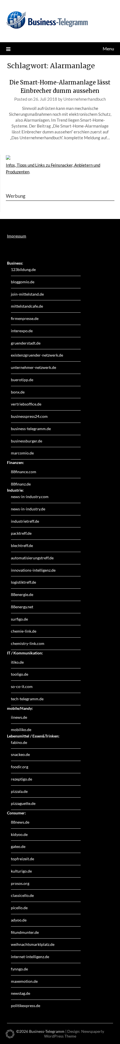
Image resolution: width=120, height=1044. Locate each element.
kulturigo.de (21, 871)
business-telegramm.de (31, 428)
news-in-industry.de (28, 508)
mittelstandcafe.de (27, 306)
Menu (108, 48)
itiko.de (17, 662)
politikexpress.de (25, 1005)
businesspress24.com (29, 416)
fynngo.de (19, 969)
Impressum (16, 236)
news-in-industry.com (30, 496)
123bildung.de (23, 269)
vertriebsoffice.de (26, 404)
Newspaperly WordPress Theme (74, 1033)
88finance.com (23, 471)
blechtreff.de (22, 545)
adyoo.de (19, 920)
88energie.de (22, 594)
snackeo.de (20, 754)
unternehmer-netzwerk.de (33, 367)
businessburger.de (26, 441)
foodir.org (19, 766)
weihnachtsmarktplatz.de (32, 944)
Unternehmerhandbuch (84, 99)
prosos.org (20, 883)
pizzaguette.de (23, 803)
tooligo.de (19, 674)
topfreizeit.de (22, 858)
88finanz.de (21, 484)
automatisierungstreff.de (32, 557)
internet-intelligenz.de (30, 956)
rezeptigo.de (21, 779)
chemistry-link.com (27, 643)
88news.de (20, 822)
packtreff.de (21, 533)
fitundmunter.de (25, 932)
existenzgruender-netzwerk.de (37, 355)
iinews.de (19, 717)
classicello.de (22, 895)
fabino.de (19, 742)
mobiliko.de (21, 729)
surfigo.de (19, 619)
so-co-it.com (22, 686)
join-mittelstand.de (27, 294)
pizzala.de (19, 791)
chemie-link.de (23, 631)
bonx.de (18, 392)
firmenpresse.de (25, 318)
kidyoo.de (19, 834)
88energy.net (22, 606)
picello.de (19, 907)
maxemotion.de (24, 981)
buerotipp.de (22, 379)
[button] (10, 1034)
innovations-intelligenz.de (33, 570)
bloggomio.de (22, 281)
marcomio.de (22, 453)
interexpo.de (22, 330)
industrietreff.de (25, 521)
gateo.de (18, 846)
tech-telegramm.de (27, 698)
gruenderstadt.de (25, 343)
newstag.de (20, 993)
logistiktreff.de (23, 582)
